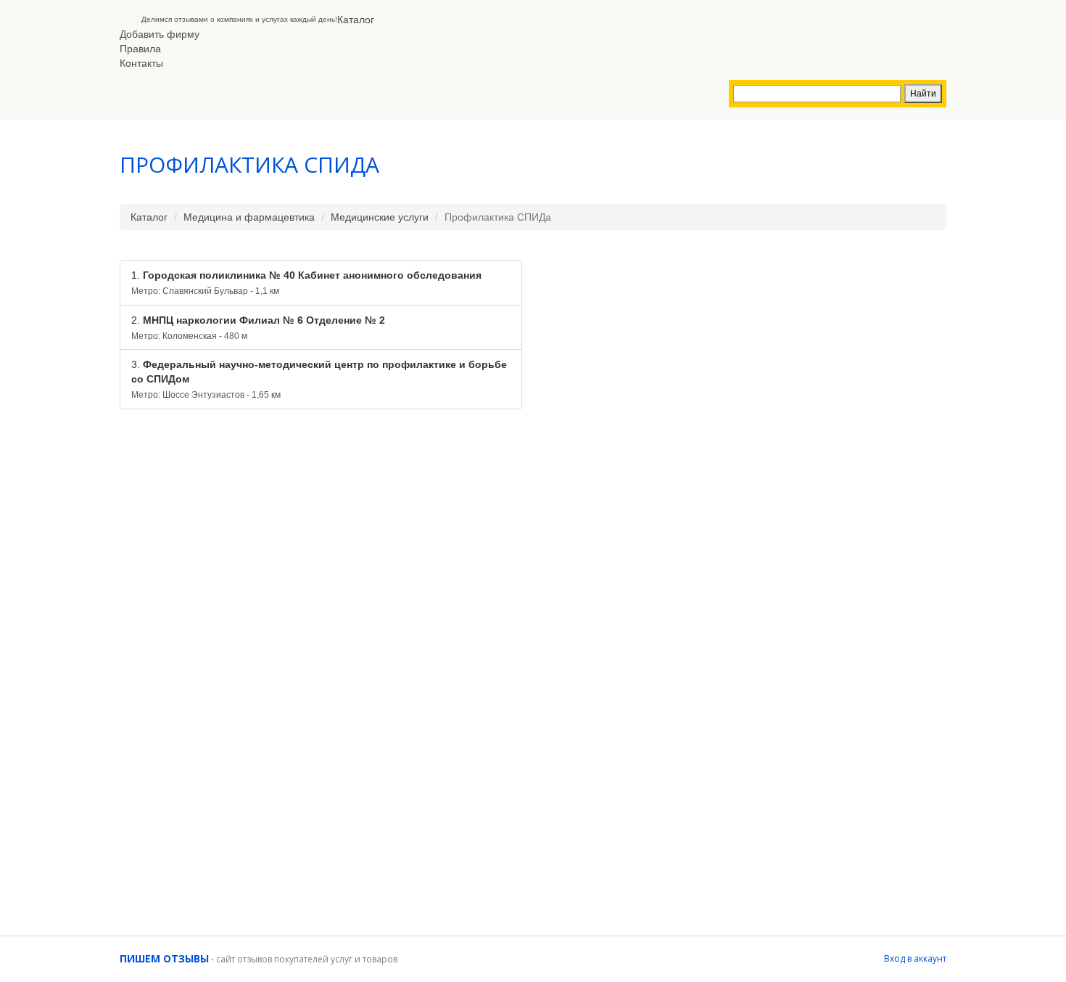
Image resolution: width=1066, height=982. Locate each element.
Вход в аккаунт (915, 958)
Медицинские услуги (380, 217)
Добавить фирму (159, 34)
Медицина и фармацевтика (249, 217)
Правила (140, 48)
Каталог (355, 19)
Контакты (141, 63)
